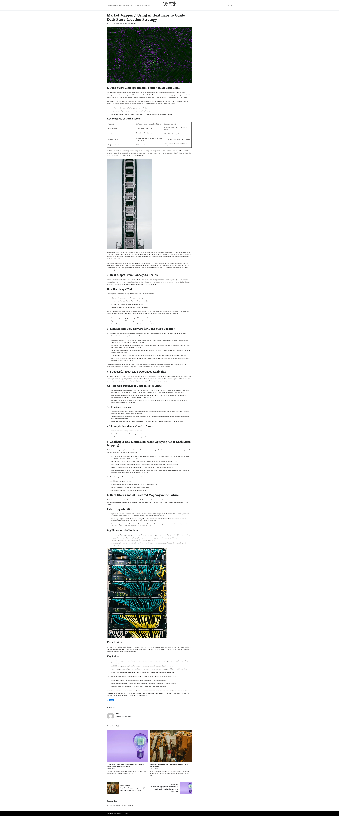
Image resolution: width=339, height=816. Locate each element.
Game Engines (134, 5)
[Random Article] (229, 5)
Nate (110, 23)
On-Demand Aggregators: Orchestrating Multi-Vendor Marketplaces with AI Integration (125, 765)
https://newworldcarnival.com (123, 716)
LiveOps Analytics (112, 5)
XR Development (145, 5)
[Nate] (110, 716)
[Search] (231, 5)
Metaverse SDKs (124, 5)
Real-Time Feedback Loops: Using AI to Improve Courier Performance (169, 765)
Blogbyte (126, 813)
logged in (118, 805)
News (111, 700)
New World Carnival (169, 4)
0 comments (132, 23)
